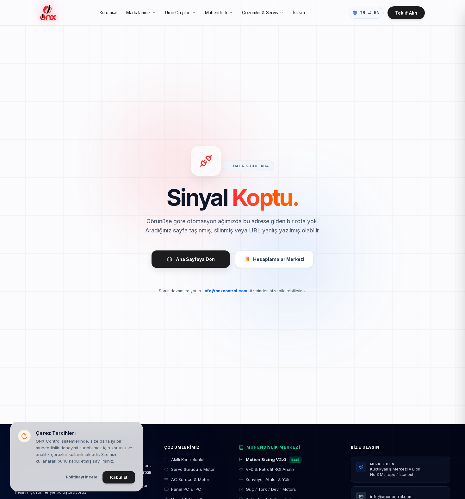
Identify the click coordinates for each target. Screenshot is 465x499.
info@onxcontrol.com (225, 290)
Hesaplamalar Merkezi (278, 259)
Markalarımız (138, 12)
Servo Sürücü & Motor (193, 469)
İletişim (299, 12)
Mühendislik (216, 12)
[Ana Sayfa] (48, 13)
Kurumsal (108, 12)
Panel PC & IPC (186, 489)
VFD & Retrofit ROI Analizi (270, 469)
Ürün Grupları (177, 12)
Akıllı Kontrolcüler (188, 459)
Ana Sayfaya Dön (195, 259)
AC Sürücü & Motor (190, 479)
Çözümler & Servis (260, 12)
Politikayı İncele (81, 477)
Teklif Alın (406, 13)
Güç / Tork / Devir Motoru (271, 489)
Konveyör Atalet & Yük (267, 479)
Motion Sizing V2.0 (272, 459)
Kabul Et (118, 477)
